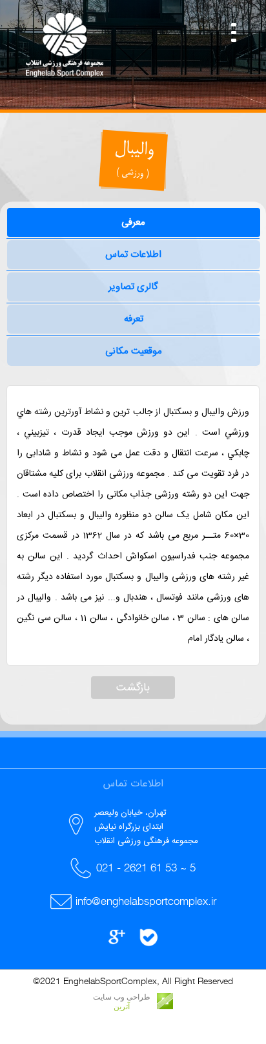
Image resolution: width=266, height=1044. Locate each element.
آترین (122, 1006)
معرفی (133, 222)
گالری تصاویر (133, 287)
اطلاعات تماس (133, 255)
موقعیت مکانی (133, 351)
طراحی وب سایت (121, 996)
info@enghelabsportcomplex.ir (146, 901)
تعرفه (133, 319)
